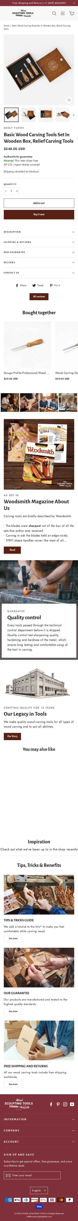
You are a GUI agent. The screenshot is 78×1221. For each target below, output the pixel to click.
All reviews (39, 296)
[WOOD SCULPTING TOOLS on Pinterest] (58, 1104)
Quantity (10, 184)
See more (13, 938)
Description (12, 232)
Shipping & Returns (18, 242)
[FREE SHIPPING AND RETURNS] (39, 1040)
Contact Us (12, 273)
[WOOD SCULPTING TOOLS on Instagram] (65, 1104)
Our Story (12, 736)
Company (12, 1130)
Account (11, 1141)
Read (12, 550)
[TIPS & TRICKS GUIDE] (39, 895)
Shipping (8, 171)
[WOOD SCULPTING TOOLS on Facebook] (51, 1104)
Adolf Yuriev (14, 128)
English (36, 1190)
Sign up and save (19, 1154)
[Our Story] (39, 684)
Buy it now (39, 214)
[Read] (39, 454)
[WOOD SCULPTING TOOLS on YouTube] (72, 1104)
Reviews (9, 263)
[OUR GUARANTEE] (39, 967)
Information (15, 1119)
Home (7, 25)
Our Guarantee (14, 252)
